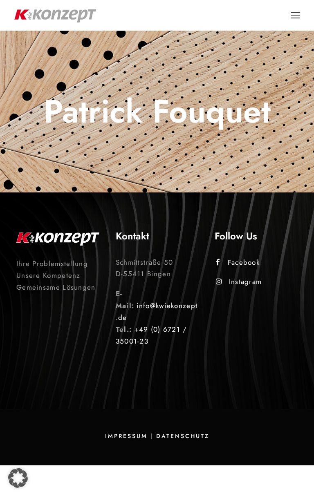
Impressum (126, 436)
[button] (18, 478)
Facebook (244, 262)
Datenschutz (182, 436)
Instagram (245, 281)
